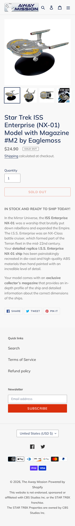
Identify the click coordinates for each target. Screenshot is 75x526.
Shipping (11, 156)
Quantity (10, 170)
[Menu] (68, 7)
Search (14, 348)
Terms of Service (22, 359)
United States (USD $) (36, 433)
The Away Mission (34, 482)
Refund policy (19, 371)
